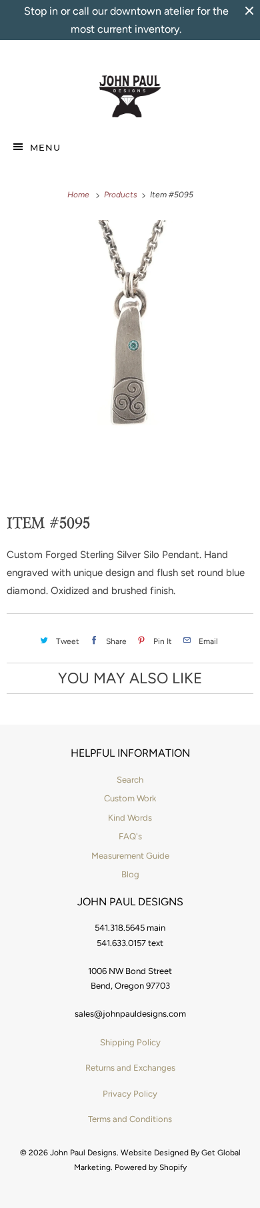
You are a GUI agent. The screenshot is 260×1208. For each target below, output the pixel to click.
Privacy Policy (130, 1094)
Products (121, 194)
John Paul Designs (83, 1152)
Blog (130, 874)
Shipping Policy (130, 1042)
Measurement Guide (130, 856)
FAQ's (130, 836)
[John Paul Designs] (130, 96)
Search (130, 780)
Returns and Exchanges (130, 1068)
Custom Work (130, 798)
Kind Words (130, 818)
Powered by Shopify (151, 1167)
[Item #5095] (130, 340)
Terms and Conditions (130, 1119)
